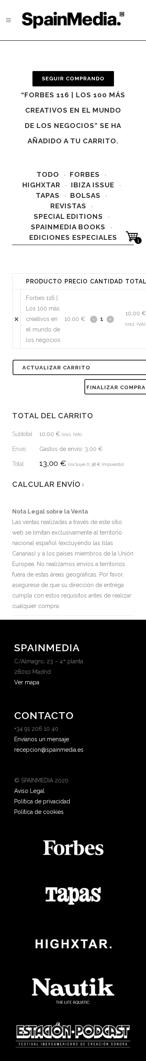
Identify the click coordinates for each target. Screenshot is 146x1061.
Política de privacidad (42, 801)
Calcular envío (48, 484)
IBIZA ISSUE (92, 185)
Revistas (68, 206)
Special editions (68, 216)
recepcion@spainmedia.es (49, 749)
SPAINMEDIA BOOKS (68, 227)
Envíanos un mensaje (41, 739)
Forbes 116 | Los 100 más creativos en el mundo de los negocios (43, 319)
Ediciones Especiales (73, 237)
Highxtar (41, 185)
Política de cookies (39, 812)
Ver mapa (26, 682)
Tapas (48, 195)
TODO (47, 174)
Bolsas (85, 195)
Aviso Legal (29, 791)
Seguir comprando (73, 78)
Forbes (85, 174)
